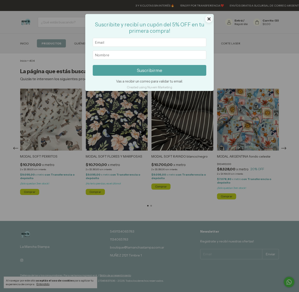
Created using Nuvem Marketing (149, 87)
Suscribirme (149, 70)
